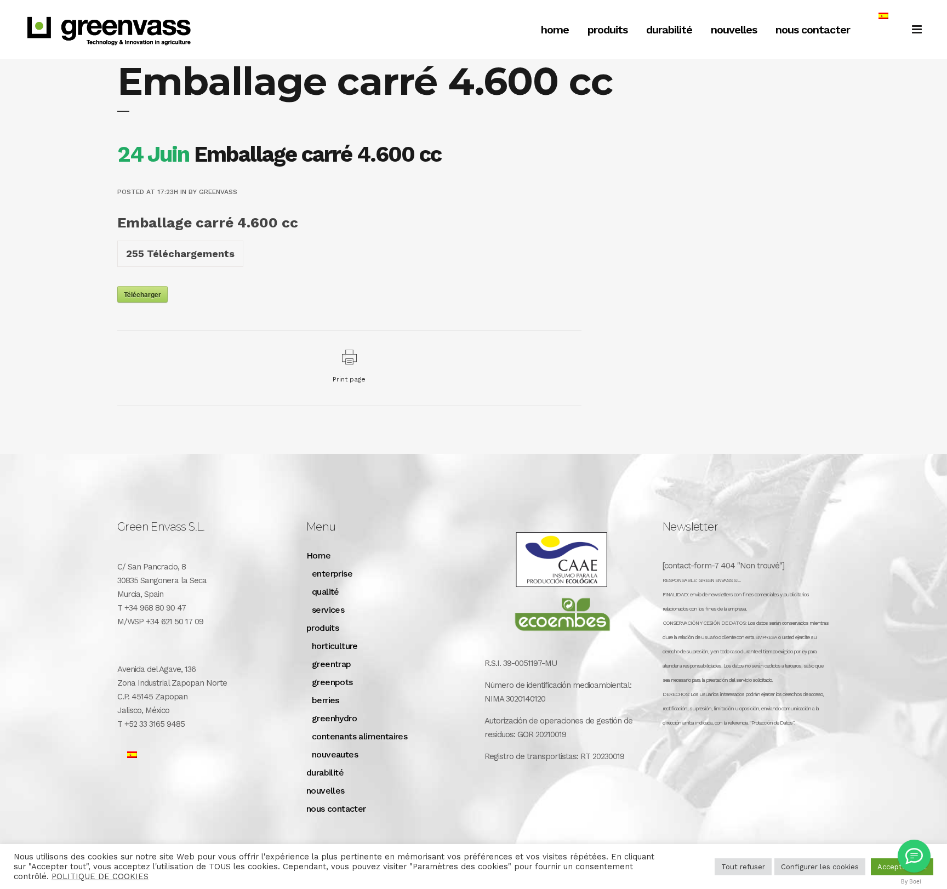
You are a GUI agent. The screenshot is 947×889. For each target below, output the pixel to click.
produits (322, 628)
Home (318, 555)
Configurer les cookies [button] (820, 867)
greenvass (218, 192)
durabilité (325, 772)
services (328, 610)
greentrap (331, 664)
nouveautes (335, 754)
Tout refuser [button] (743, 867)
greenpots (332, 682)
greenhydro (334, 718)
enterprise (332, 573)
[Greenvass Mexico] (914, 856)
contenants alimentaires (359, 736)
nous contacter (336, 808)
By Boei (911, 881)
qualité (325, 591)
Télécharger (142, 294)
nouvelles (325, 790)
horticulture (335, 646)
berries (325, 700)
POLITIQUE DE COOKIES (100, 876)
